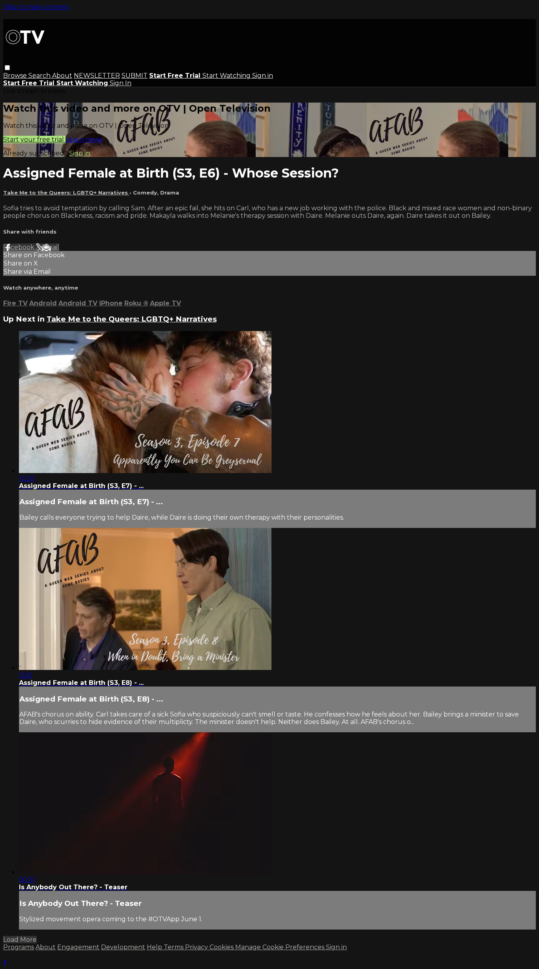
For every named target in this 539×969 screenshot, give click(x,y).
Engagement (78, 947)
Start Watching (227, 75)
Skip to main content (36, 7)
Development (123, 947)
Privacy (197, 947)
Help (155, 947)
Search (40, 75)
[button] (7, 67)
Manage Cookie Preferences (280, 947)
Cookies (222, 947)
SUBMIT (135, 75)
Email (50, 247)
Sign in (262, 75)
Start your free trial (34, 139)
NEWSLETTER (97, 75)
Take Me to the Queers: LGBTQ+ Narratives (66, 192)
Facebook (19, 247)
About (62, 75)
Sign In (120, 83)
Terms (174, 947)
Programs (18, 947)
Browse (15, 75)
